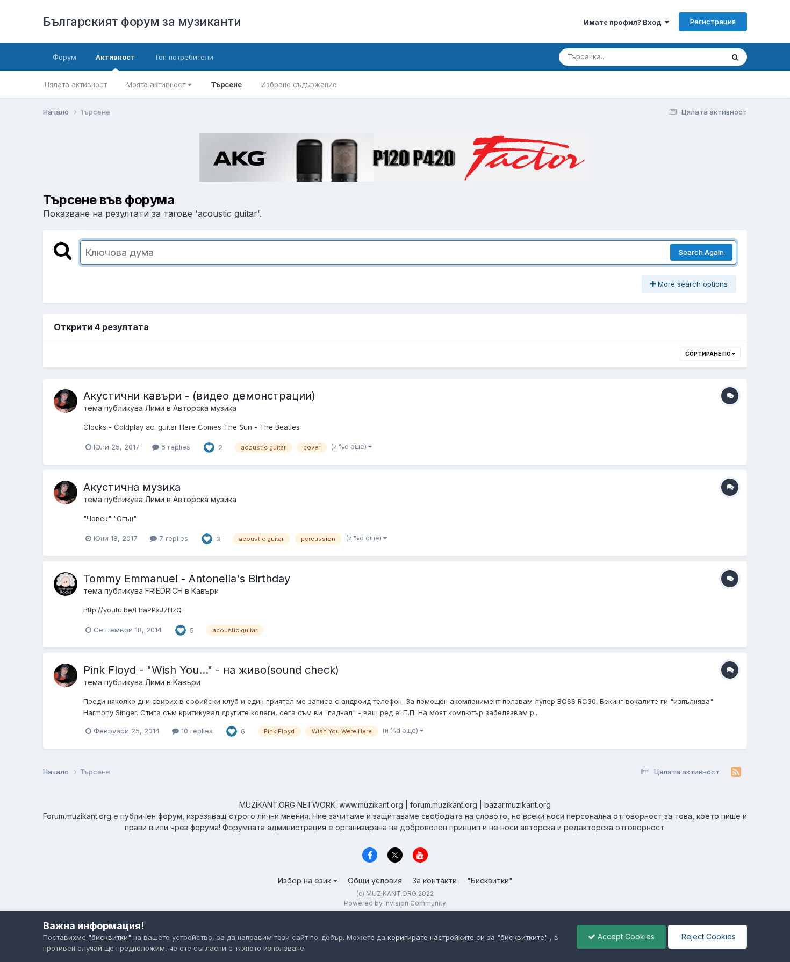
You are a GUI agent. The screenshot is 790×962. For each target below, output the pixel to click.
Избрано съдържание (299, 84)
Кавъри (205, 590)
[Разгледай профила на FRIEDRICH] (65, 584)
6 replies (174, 447)
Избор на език (305, 880)
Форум (64, 57)
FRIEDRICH (164, 590)
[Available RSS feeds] (736, 772)
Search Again (701, 252)
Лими (154, 407)
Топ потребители (183, 57)
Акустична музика (132, 487)
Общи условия (375, 880)
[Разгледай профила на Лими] (65, 401)
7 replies (172, 538)
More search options (692, 284)
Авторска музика (204, 407)
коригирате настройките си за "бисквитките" (468, 937)
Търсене (226, 84)
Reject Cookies (707, 936)
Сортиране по (708, 354)
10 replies (196, 730)
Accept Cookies (625, 936)
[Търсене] (735, 57)
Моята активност (157, 84)
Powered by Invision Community (395, 903)
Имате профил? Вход (624, 22)
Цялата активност (76, 84)
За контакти (434, 880)
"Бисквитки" (490, 880)
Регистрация (713, 21)
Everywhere (690, 57)
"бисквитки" (110, 937)
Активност (115, 57)
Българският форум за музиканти (142, 21)
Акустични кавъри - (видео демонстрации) (199, 395)
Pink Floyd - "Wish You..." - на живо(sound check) (211, 670)
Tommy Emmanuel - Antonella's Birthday (186, 578)
